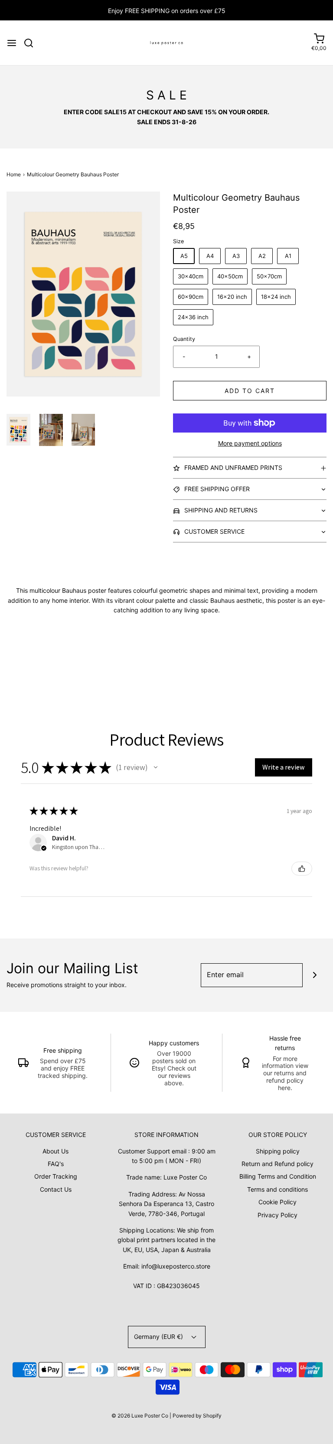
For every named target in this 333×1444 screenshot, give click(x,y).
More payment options (250, 443)
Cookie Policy (277, 1202)
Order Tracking (55, 1176)
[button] (18, 430)
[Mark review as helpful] (301, 869)
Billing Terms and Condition (277, 1176)
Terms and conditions (277, 1189)
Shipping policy (278, 1151)
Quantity (184, 339)
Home (14, 174)
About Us (55, 1151)
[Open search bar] (31, 43)
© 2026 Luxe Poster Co (139, 1415)
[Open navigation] (11, 43)
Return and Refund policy (277, 1163)
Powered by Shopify (197, 1415)
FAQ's (56, 1163)
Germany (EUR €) (159, 1336)
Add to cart (250, 390)
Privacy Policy (277, 1215)
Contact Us (56, 1189)
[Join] (314, 975)
